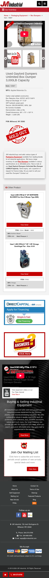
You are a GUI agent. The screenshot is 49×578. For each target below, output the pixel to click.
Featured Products (34, 496)
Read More (24, 435)
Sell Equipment (14, 493)
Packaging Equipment (19, 15)
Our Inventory (10, 9)
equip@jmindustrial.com (28, 538)
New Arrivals (14, 499)
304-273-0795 (17, 574)
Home (6, 15)
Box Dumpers (36, 15)
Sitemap (34, 493)
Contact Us (34, 486)
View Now (15, 394)
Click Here (32, 469)
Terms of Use (34, 489)
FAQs (15, 503)
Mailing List (15, 496)
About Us (14, 489)
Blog (34, 499)
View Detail (24, 225)
